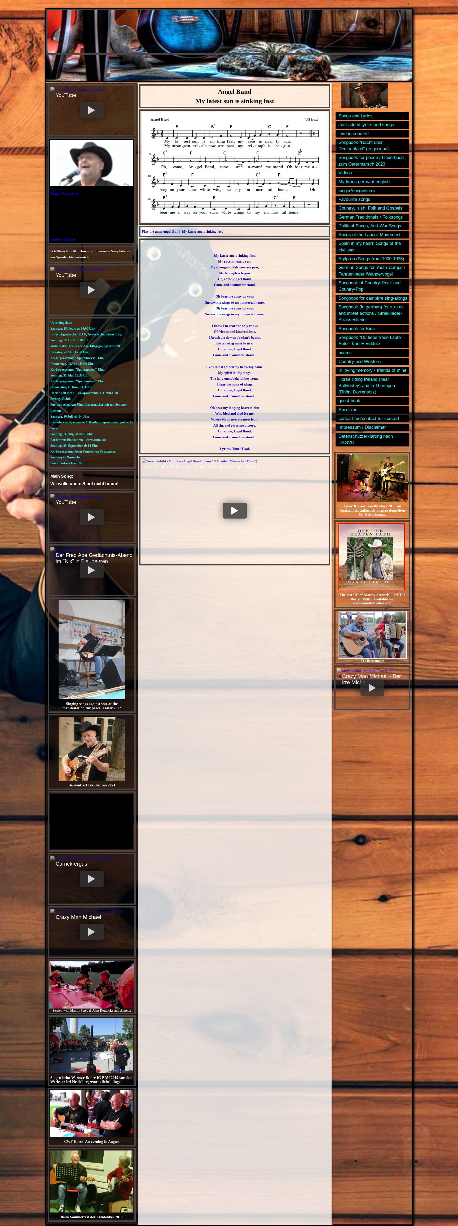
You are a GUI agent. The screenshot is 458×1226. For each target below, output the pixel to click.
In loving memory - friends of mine (372, 370)
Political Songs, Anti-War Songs (369, 225)
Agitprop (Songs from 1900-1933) (371, 258)
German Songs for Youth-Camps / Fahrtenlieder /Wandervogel (371, 270)
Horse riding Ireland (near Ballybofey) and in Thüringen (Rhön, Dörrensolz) (366, 386)
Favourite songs (354, 199)
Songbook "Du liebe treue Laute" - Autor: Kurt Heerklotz (371, 340)
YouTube (66, 95)
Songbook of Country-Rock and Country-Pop (369, 286)
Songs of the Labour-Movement (369, 234)
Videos (345, 172)
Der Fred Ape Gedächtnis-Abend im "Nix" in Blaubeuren (94, 558)
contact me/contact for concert (368, 418)
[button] (91, 110)
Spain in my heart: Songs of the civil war (369, 246)
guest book (349, 400)
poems (345, 352)
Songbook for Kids (356, 328)
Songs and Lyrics (355, 115)
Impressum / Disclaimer (362, 427)
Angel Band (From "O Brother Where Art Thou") (203, 467)
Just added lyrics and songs (366, 124)
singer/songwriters (356, 190)
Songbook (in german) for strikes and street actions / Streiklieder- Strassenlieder (371, 313)
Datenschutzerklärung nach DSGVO (365, 439)
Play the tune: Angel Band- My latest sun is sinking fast (182, 231)
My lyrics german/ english (364, 181)
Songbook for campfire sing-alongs (372, 298)
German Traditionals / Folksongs (370, 217)
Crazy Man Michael (78, 917)
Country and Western (359, 361)
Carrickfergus (71, 864)
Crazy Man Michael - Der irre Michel (371, 679)
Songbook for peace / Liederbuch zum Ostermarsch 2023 (371, 160)
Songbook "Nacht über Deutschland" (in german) (363, 145)
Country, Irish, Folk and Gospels (370, 208)
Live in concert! (353, 133)
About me (347, 409)
